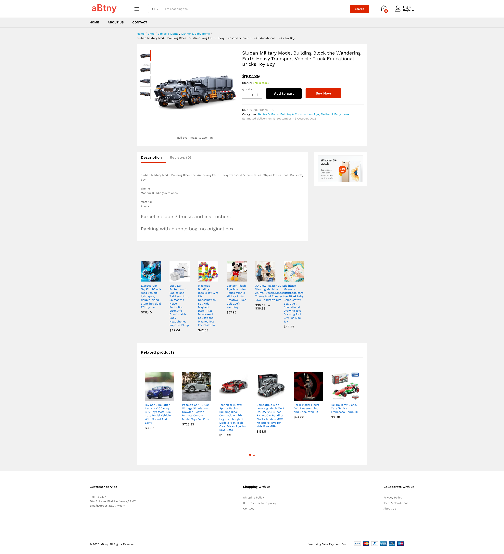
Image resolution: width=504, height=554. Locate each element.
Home (94, 22)
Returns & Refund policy (259, 503)
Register (408, 10)
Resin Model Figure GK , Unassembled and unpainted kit (307, 408)
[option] (159, 404)
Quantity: (247, 89)
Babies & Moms (268, 114)
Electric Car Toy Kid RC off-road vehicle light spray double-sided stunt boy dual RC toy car (151, 296)
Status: (247, 82)
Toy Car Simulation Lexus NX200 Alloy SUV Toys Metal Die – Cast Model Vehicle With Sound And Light (159, 413)
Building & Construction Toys (299, 114)
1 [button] (250, 455)
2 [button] (254, 455)
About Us (116, 22)
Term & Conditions (396, 503)
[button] (146, 279)
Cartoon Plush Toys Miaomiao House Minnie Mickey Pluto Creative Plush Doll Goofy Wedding (236, 296)
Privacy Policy (393, 497)
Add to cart (284, 93)
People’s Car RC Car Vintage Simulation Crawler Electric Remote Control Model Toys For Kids (195, 412)
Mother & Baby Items (335, 114)
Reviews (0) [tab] (180, 157)
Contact (139, 22)
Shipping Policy (253, 497)
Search (359, 8)
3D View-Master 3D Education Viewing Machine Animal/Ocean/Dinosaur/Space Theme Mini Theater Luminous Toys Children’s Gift (275, 293)
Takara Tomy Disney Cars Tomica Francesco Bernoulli (344, 408)
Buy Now (323, 93)
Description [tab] (151, 157)
